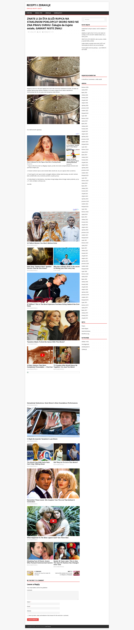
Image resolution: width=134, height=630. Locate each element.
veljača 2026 (85, 103)
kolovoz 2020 (85, 274)
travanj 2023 (85, 191)
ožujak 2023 (85, 193)
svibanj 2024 (85, 157)
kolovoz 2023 (85, 180)
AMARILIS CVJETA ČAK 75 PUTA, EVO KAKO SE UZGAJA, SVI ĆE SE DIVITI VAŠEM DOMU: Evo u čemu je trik (93, 34)
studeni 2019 (85, 297)
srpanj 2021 (85, 245)
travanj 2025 (85, 128)
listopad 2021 (85, 237)
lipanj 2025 (84, 123)
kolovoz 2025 (85, 118)
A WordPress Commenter (88, 79)
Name (28, 602)
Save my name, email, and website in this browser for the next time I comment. (49, 615)
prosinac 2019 (85, 294)
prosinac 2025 (85, 108)
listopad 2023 (85, 175)
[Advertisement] (38, 44)
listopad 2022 (85, 206)
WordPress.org (85, 333)
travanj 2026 (85, 97)
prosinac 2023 (85, 170)
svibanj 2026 (85, 95)
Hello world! (99, 79)
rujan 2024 (84, 147)
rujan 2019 (84, 302)
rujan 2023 (84, 178)
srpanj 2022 (85, 214)
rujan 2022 (84, 209)
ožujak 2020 (85, 287)
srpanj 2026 (85, 90)
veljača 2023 (85, 196)
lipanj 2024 (84, 154)
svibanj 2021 (85, 250)
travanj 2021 (85, 253)
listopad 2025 (85, 113)
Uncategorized (85, 344)
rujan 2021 (84, 240)
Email (28, 606)
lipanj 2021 (84, 248)
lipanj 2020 (84, 279)
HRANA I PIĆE (38, 13)
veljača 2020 (85, 289)
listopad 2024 (85, 144)
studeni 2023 (85, 173)
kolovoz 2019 (85, 305)
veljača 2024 (85, 165)
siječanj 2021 (85, 261)
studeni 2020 (85, 266)
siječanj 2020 (85, 292)
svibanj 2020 (85, 281)
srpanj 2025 (85, 121)
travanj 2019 (85, 315)
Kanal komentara (86, 331)
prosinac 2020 (85, 263)
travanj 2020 (85, 284)
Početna (29, 13)
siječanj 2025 (85, 136)
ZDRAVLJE (48, 13)
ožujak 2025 (85, 131)
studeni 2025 (85, 110)
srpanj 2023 (85, 183)
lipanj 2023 (84, 186)
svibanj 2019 (85, 313)
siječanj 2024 (85, 167)
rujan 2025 (84, 115)
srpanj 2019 (85, 307)
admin (39, 32)
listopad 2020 (85, 268)
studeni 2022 (85, 204)
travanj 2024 (85, 160)
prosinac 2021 (85, 232)
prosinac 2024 (85, 139)
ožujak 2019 (85, 318)
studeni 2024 (85, 141)
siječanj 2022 (85, 230)
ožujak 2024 (85, 162)
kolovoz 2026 (85, 87)
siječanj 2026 (85, 105)
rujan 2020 (84, 271)
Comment (29, 590)
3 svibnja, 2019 (32, 32)
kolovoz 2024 (85, 149)
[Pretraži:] (94, 19)
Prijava (83, 326)
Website (29, 611)
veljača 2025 (85, 134)
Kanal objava (85, 328)
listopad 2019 (85, 300)
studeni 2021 (85, 235)
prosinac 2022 (85, 201)
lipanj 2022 (84, 217)
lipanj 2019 (84, 310)
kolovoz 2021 (85, 243)
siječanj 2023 (85, 198)
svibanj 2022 (85, 219)
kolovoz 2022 (85, 211)
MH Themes (48, 626)
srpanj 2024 (85, 152)
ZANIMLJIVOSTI (58, 13)
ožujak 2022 (85, 224)
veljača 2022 (85, 227)
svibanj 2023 (85, 188)
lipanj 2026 (84, 92)
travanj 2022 (85, 222)
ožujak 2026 (85, 100)
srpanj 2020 (85, 276)
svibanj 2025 (85, 126)
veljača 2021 (85, 258)
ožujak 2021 (85, 255)
